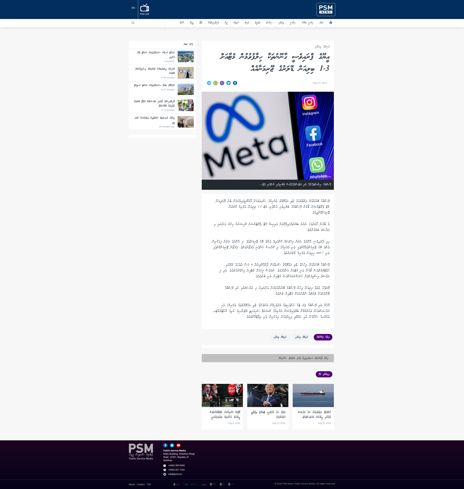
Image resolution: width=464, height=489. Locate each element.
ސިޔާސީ (293, 23)
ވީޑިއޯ (192, 23)
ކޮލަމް (182, 23)
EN (133, 7)
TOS (149, 484)
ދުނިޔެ (247, 23)
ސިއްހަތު (269, 23)
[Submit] (133, 22)
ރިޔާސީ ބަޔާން (307, 23)
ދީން (226, 23)
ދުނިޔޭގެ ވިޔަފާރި (322, 47)
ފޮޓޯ (201, 23)
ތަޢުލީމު (257, 23)
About (132, 484)
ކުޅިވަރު (236, 23)
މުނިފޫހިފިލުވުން (213, 23)
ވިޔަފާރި (281, 23)
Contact (141, 484)
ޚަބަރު (321, 23)
